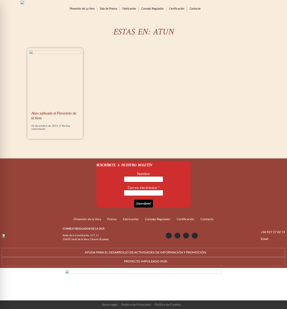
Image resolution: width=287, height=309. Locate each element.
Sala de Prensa (108, 8)
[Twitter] (177, 236)
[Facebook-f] (186, 236)
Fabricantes (129, 8)
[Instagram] (169, 236)
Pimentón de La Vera (82, 8)
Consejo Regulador (152, 8)
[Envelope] (195, 236)
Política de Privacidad (136, 304)
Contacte (195, 8)
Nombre (143, 174)
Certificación (176, 8)
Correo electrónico (144, 188)
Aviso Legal (109, 304)
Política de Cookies (168, 304)
